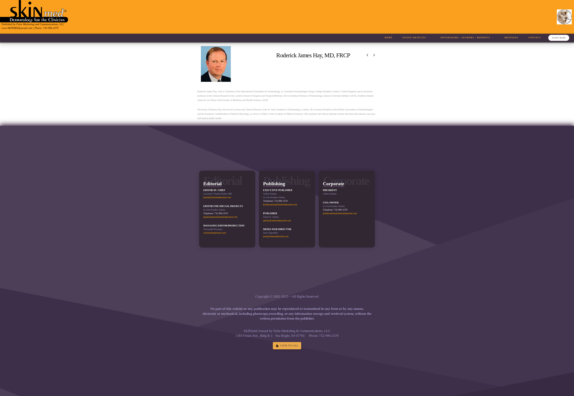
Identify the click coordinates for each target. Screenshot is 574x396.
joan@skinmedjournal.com (275, 236)
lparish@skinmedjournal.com (217, 197)
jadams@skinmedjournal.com (277, 220)
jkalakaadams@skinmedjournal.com (220, 217)
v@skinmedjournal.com (214, 232)
